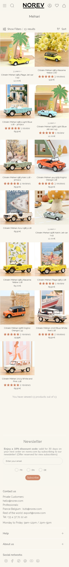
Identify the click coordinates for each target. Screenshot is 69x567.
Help (6, 533)
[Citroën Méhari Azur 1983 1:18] (17, 207)
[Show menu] (4, 6)
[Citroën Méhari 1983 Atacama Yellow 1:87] (52, 50)
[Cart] (64, 6)
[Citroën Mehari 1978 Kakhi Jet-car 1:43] (52, 207)
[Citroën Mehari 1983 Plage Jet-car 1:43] (17, 50)
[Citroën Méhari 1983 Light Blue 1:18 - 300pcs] (17, 101)
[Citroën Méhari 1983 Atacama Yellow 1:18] (17, 259)
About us (8, 544)
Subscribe (33, 477)
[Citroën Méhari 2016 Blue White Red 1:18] (52, 307)
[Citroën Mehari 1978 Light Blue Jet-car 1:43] (52, 101)
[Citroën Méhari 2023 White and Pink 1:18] (17, 358)
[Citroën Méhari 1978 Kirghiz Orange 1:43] (17, 307)
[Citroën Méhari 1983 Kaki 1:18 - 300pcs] (17, 157)
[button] (46, 76)
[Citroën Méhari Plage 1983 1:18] (52, 259)
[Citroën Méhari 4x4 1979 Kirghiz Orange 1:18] (52, 157)
